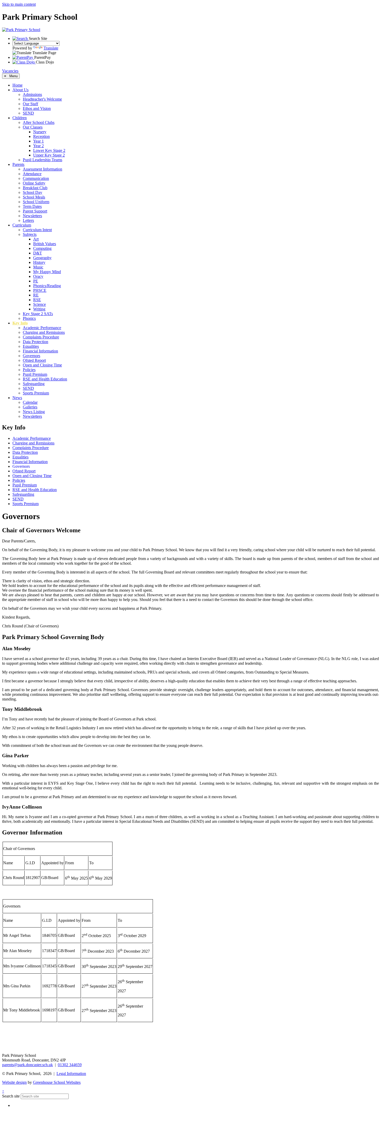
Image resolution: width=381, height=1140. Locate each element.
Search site (11, 1096)
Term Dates (32, 206)
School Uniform (36, 202)
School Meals (34, 197)
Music (38, 267)
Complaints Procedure (41, 337)
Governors (31, 355)
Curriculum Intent (37, 230)
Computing (42, 248)
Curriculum (21, 225)
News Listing (34, 411)
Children (19, 118)
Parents (18, 164)
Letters (28, 220)
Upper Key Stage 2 (49, 155)
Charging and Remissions (44, 332)
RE (36, 295)
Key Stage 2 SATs (38, 313)
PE (35, 281)
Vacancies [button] (10, 71)
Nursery (39, 132)
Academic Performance (42, 327)
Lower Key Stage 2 (49, 150)
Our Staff (30, 104)
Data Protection (35, 341)
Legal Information (71, 1073)
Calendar (30, 402)
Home (17, 85)
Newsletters (32, 216)
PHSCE (39, 290)
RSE (37, 300)
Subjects (30, 234)
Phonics (29, 318)
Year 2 (38, 146)
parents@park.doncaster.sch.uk (27, 1065)
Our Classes (33, 127)
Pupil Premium (35, 374)
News (17, 397)
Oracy (38, 276)
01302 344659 (70, 1065)
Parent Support (35, 211)
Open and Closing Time (42, 365)
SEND (28, 113)
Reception (41, 136)
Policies (29, 369)
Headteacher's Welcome (42, 99)
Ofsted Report (34, 360)
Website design (14, 1082)
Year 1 (38, 141)
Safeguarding (34, 383)
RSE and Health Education (45, 379)
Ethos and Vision (37, 108)
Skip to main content (19, 4)
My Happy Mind (47, 272)
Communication (36, 178)
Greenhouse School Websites (57, 1082)
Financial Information (40, 351)
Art (36, 239)
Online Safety (34, 183)
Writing (39, 309)
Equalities (31, 346)
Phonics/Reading (47, 286)
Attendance (32, 174)
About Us (20, 90)
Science (39, 304)
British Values (44, 244)
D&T (37, 253)
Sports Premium (36, 393)
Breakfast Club (35, 188)
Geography (42, 258)
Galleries (30, 407)
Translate (51, 48)
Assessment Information (42, 169)
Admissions (32, 94)
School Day (32, 192)
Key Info (20, 323)
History (39, 262)
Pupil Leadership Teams (42, 160)
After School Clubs (38, 122)
